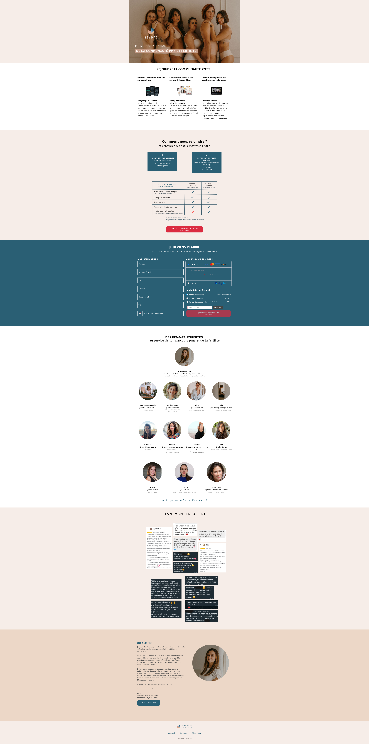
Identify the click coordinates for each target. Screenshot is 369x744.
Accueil (171, 733)
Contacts (183, 733)
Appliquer (218, 307)
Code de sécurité (216, 275)
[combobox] (140, 313)
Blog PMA (196, 733)
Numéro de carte (197, 270)
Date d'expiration (197, 275)
